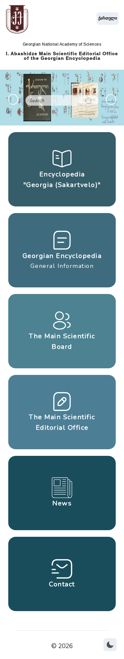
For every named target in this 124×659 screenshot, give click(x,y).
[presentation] (13, 99)
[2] (88, 100)
